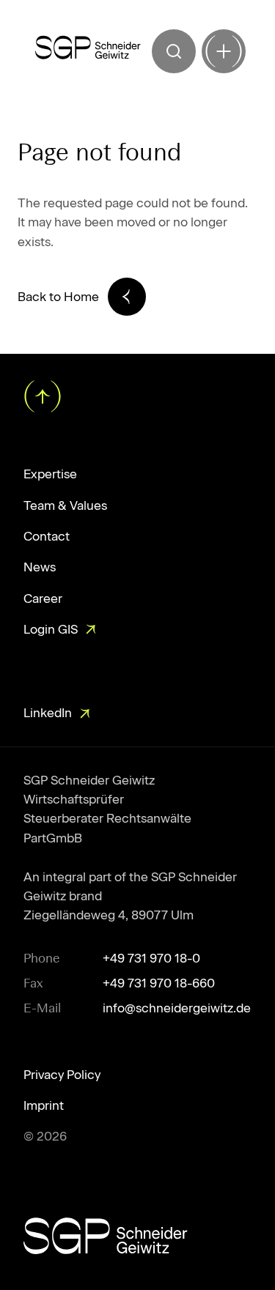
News (39, 567)
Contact (46, 536)
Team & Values (65, 505)
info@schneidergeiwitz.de (177, 1008)
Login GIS (50, 629)
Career (42, 598)
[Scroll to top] (41, 394)
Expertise (50, 474)
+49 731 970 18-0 (151, 958)
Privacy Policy (61, 1074)
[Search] (174, 51)
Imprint (43, 1105)
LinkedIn (47, 712)
